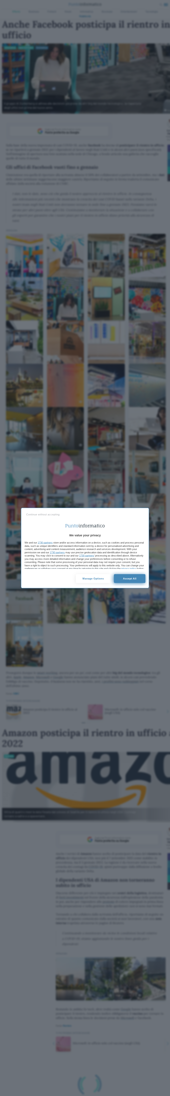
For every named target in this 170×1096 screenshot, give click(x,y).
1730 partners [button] (45, 542)
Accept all (129, 578)
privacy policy (128, 568)
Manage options (93, 578)
